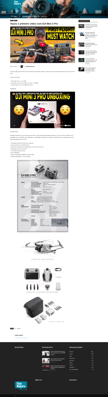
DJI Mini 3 (19, 328)
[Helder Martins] (22, 66)
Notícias (15, 20)
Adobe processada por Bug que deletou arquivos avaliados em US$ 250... (58, 367)
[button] (96, 16)
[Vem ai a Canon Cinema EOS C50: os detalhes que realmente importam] (81, 52)
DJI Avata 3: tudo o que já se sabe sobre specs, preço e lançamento (91, 26)
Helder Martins (30, 66)
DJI (15, 328)
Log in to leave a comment (21, 337)
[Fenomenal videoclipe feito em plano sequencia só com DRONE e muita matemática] (45, 353)
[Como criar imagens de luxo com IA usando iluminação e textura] (81, 69)
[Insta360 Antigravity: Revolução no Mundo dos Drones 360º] (81, 45)
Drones (12, 20)
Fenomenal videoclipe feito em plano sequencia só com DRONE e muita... (58, 353)
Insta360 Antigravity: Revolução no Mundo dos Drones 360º (91, 45)
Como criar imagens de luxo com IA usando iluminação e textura (90, 69)
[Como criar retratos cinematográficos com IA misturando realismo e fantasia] (81, 60)
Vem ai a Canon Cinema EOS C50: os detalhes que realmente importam (91, 52)
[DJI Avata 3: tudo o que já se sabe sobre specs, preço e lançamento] (81, 26)
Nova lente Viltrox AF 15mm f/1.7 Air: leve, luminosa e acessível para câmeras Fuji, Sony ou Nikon (91, 35)
